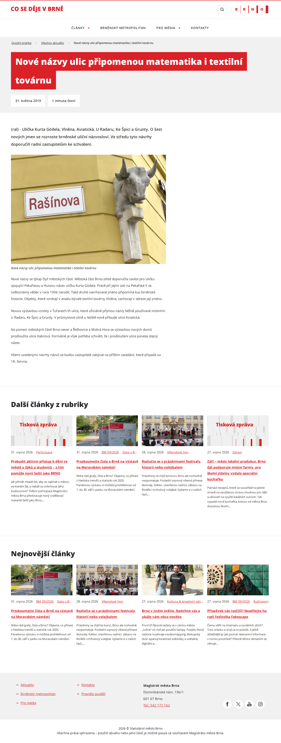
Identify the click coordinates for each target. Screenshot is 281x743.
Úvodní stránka (21, 43)
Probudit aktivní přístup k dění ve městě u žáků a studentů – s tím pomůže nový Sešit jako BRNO (39, 467)
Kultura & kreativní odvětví (185, 601)
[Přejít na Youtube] (249, 704)
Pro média (166, 28)
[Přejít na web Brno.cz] (251, 9)
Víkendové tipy (177, 452)
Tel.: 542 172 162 (156, 705)
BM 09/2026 (110, 452)
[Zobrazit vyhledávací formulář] (222, 9)
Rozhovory (260, 601)
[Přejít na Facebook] (227, 704)
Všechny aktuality (52, 43)
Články (78, 28)
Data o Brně (130, 452)
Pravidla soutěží (93, 694)
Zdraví (237, 452)
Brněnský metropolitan (123, 28)
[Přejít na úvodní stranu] (37, 11)
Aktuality (27, 685)
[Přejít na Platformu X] (238, 704)
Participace (44, 452)
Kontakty (200, 28)
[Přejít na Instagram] (260, 704)
